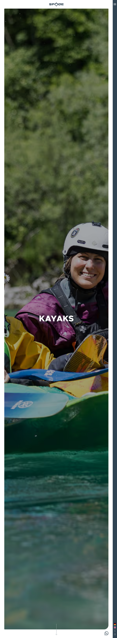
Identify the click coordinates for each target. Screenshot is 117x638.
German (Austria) (115, 624)
